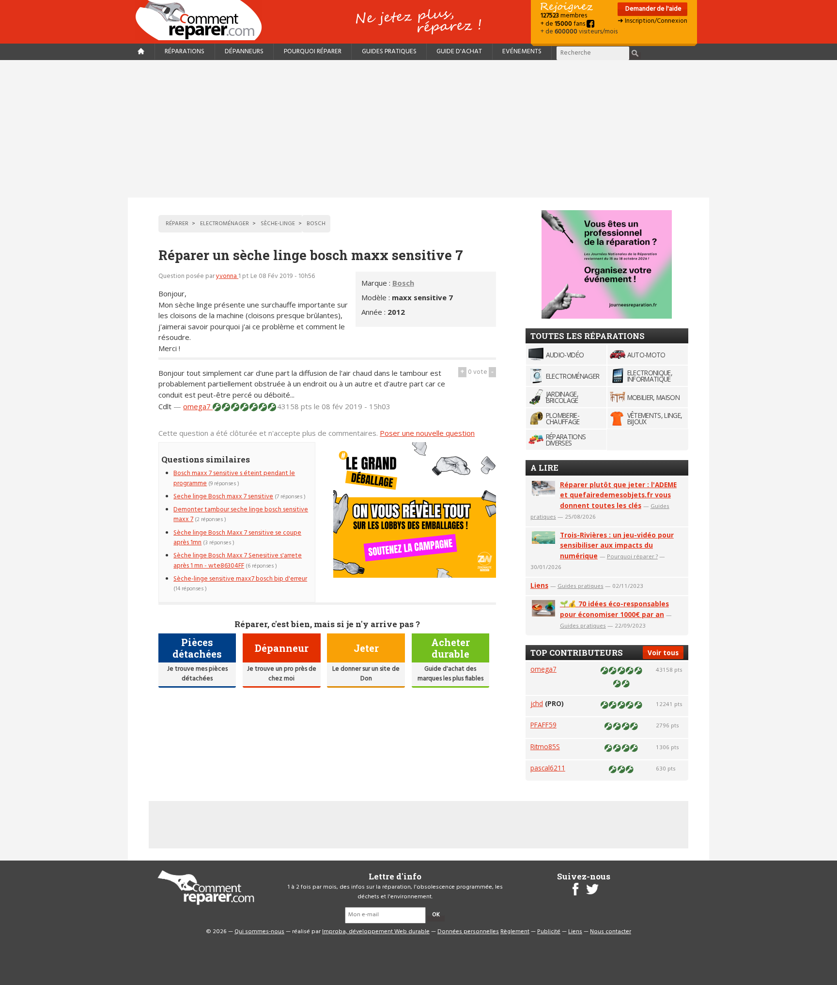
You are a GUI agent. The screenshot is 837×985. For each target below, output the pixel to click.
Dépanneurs (244, 51)
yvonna (227, 276)
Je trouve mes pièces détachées (197, 674)
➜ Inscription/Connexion (652, 21)
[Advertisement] (418, 129)
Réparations (184, 51)
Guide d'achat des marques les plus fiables (450, 674)
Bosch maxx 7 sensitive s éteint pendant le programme (234, 478)
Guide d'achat (459, 51)
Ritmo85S (545, 746)
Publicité (548, 932)
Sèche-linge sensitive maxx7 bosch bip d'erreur (240, 579)
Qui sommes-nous (259, 932)
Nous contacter (610, 932)
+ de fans (564, 24)
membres (564, 16)
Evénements (522, 51)
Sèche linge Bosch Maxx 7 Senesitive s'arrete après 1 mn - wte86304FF (237, 560)
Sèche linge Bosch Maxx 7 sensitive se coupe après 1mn (237, 538)
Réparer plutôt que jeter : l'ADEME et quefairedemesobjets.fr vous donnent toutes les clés (618, 495)
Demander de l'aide (653, 9)
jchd (536, 703)
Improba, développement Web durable (376, 932)
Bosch (403, 283)
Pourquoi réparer (312, 51)
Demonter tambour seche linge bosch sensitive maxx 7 (240, 514)
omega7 (198, 406)
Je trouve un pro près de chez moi (281, 674)
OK (436, 915)
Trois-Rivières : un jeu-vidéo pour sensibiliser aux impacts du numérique (617, 545)
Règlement (514, 932)
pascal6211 (547, 767)
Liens (539, 585)
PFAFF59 (543, 724)
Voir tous (663, 652)
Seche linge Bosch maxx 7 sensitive (223, 497)
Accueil (202, 20)
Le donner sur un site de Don (366, 674)
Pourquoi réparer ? (632, 556)
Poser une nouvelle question (427, 433)
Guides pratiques (389, 51)
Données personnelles (468, 932)
